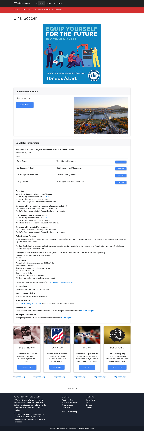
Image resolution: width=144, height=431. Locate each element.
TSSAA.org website (68, 318)
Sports (41, 3)
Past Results (49, 10)
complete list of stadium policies (61, 282)
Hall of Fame (57, 3)
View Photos (87, 367)
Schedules (39, 10)
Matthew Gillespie (87, 311)
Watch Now (57, 367)
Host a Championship (69, 412)
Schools (89, 408)
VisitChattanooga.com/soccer (30, 304)
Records (58, 10)
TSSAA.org (21, 414)
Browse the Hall (117, 367)
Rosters (30, 10)
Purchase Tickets (27, 367)
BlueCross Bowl (67, 400)
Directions (121, 162)
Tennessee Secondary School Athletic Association (75, 428)
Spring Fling (66, 408)
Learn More (24, 105)
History (48, 3)
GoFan (47, 197)
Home (35, 3)
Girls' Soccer (19, 9)
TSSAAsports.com (21, 3)
